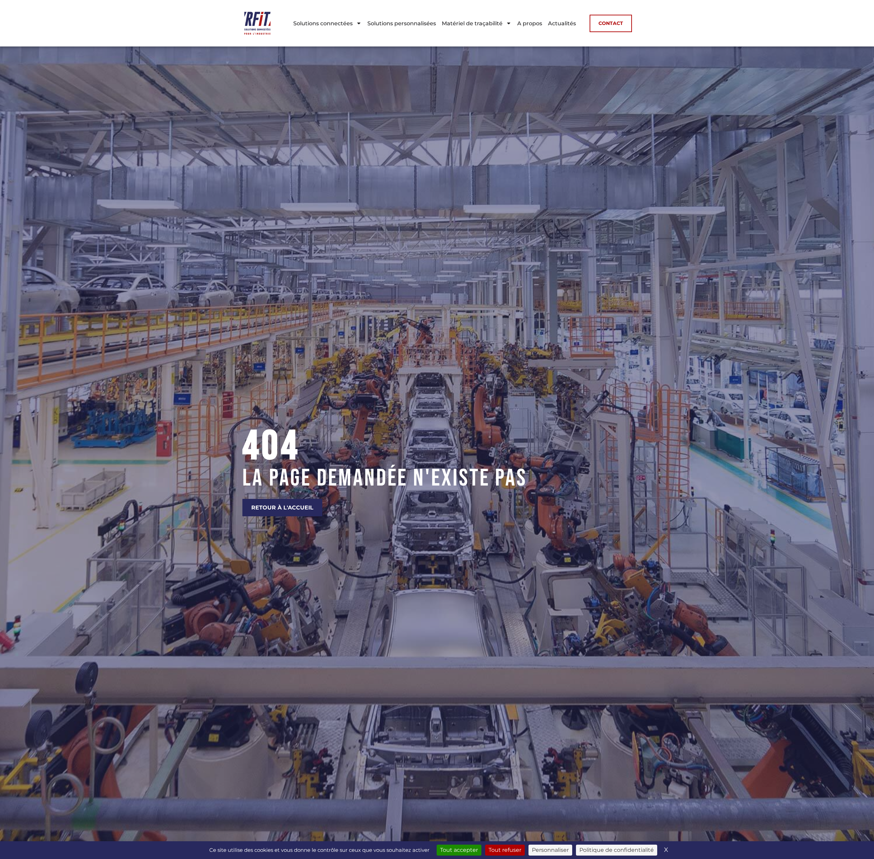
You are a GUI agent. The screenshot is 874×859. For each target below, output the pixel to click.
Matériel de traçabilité (472, 23)
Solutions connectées (323, 23)
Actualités (562, 23)
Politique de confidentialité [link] (616, 850)
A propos (529, 23)
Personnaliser (550, 850)
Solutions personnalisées (401, 23)
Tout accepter (459, 850)
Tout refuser (505, 850)
